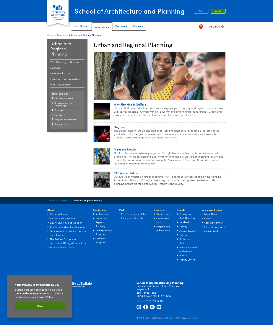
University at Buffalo (151, 318)
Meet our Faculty (60, 73)
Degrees (55, 68)
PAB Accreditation (60, 84)
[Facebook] (145, 307)
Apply (218, 11)
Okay (40, 306)
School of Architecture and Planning (130, 10)
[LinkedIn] (152, 307)
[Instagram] (138, 307)
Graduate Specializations (65, 79)
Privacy (183, 318)
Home (50, 35)
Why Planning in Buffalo (64, 62)
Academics (62, 35)
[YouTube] (159, 307)
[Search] (201, 26)
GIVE (201, 11)
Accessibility (193, 318)
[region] (39, 296)
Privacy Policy (45, 297)
